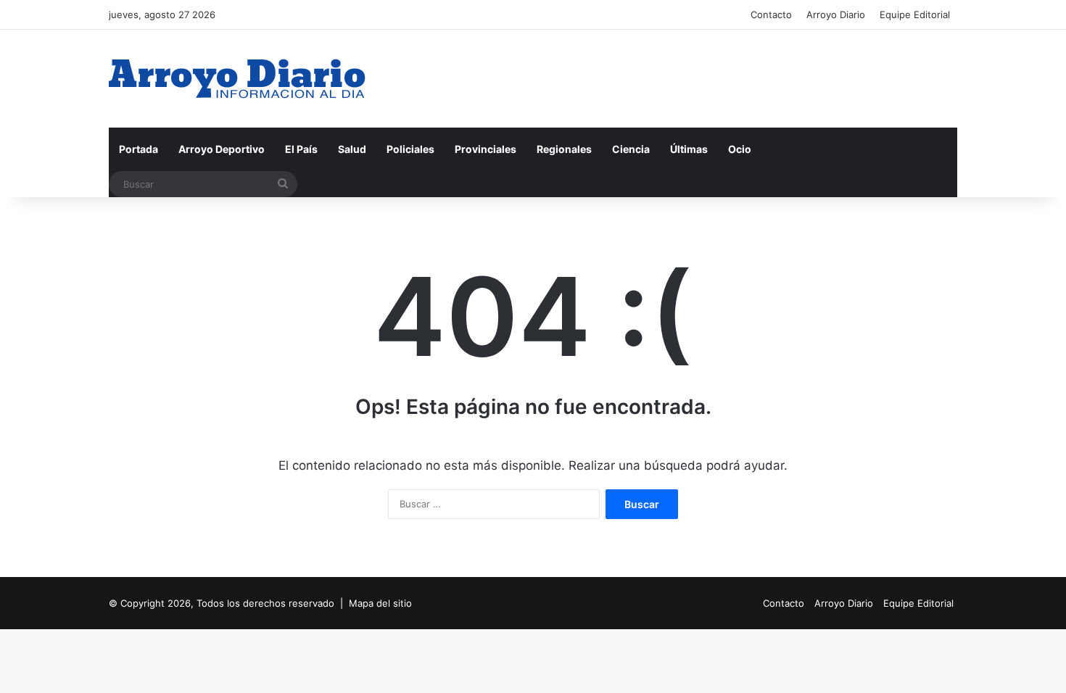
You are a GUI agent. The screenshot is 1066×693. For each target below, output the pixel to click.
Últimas (689, 149)
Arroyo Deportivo (221, 149)
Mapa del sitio (380, 603)
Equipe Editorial (915, 14)
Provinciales (485, 149)
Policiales (410, 149)
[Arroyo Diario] (237, 79)
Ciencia (631, 149)
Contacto (771, 14)
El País (301, 149)
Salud (352, 149)
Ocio (739, 149)
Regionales (564, 149)
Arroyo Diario (835, 14)
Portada (138, 149)
